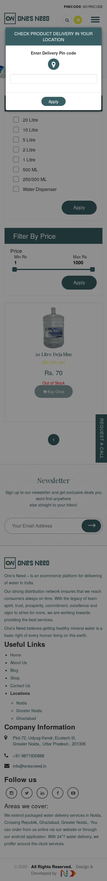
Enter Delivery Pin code (53, 52)
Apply (53, 101)
